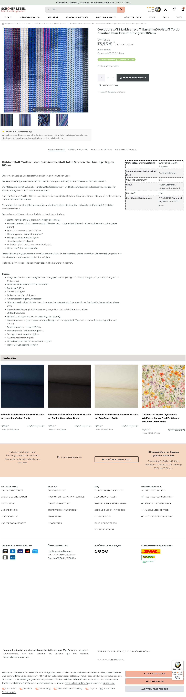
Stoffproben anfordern (62, 510)
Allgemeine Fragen (106, 497)
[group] (22, 386)
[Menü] (181, 661)
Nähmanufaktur (30, 17)
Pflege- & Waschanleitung (110, 503)
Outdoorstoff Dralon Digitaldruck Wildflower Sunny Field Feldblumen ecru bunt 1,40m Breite (161, 418)
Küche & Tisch (132, 17)
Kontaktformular (71, 457)
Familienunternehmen (158, 503)
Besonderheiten (78, 149)
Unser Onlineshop (12, 490)
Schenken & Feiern (77, 17)
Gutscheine (54, 516)
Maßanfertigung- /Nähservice (66, 497)
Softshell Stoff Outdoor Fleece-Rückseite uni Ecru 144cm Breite (116, 416)
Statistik (28, 688)
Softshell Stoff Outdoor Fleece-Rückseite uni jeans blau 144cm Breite (22, 416)
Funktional (109, 688)
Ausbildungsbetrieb (157, 510)
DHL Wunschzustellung (70, 688)
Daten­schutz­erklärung (76, 683)
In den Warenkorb (134, 78)
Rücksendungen (104, 530)
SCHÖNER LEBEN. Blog (118, 459)
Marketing (45, 688)
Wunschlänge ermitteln (109, 490)
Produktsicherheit (126, 149)
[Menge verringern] (112, 77)
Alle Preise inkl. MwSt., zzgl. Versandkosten (124, 651)
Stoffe (8, 17)
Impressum (109, 683)
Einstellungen (9, 692)
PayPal (93, 688)
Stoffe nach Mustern (42, 24)
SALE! (166, 17)
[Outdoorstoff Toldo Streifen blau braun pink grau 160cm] (7, 120)
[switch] (177, 677)
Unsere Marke (9, 510)
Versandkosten (119, 92)
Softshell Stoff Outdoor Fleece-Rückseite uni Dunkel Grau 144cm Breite (69, 416)
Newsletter (55, 523)
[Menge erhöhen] (108, 77)
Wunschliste (111, 85)
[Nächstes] (86, 70)
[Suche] (121, 10)
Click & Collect (57, 490)
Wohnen (53, 17)
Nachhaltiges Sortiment (159, 497)
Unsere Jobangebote (13, 523)
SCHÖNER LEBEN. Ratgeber (110, 510)
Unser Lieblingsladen (14, 497)
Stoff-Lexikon (103, 516)
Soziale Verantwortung (159, 516)
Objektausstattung (59, 503)
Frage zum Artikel (101, 149)
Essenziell (11, 688)
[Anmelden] (165, 9)
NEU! (179, 17)
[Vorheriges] (6, 70)
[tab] (57, 149)
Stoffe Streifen (60, 24)
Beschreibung (56, 149)
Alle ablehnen (155, 681)
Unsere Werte (9, 516)
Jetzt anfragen (123, 2)
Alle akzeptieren (154, 674)
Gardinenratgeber (106, 523)
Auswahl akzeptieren (154, 689)
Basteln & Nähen (106, 17)
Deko (152, 17)
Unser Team (8, 503)
